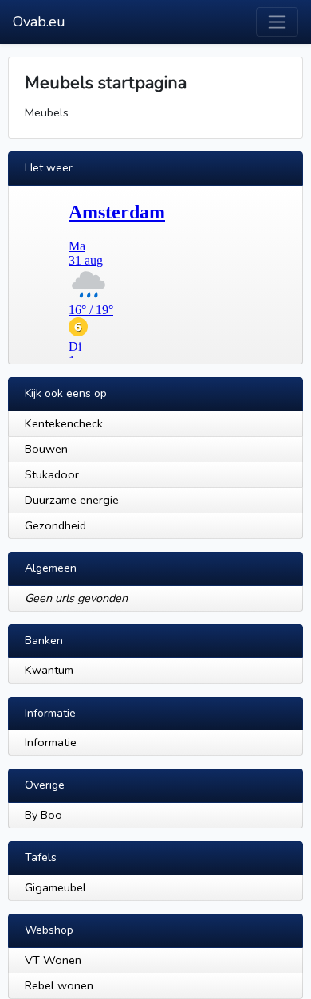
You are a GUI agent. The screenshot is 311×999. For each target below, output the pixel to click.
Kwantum (49, 670)
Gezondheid (55, 525)
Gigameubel (55, 887)
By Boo (43, 815)
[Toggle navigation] (277, 22)
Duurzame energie (72, 500)
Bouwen (46, 449)
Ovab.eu (39, 21)
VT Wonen (53, 960)
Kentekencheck (64, 423)
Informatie (51, 742)
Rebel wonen (59, 985)
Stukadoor (52, 474)
